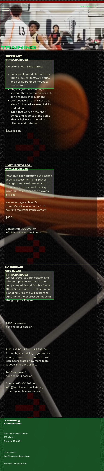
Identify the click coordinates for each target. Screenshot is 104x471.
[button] (99, 47)
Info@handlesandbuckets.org (17, 456)
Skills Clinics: (35, 66)
